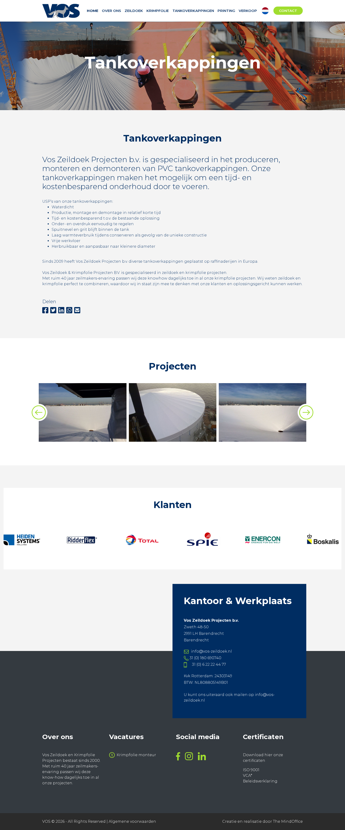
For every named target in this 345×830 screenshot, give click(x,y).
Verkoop (248, 10)
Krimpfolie (157, 10)
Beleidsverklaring (260, 781)
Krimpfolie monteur (136, 755)
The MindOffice (288, 821)
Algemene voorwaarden (132, 821)
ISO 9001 (251, 770)
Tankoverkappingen (193, 10)
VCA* (247, 775)
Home (92, 10)
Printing (226, 10)
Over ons (111, 10)
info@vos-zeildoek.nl (211, 651)
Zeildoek (134, 10)
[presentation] (39, 412)
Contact (288, 10)
